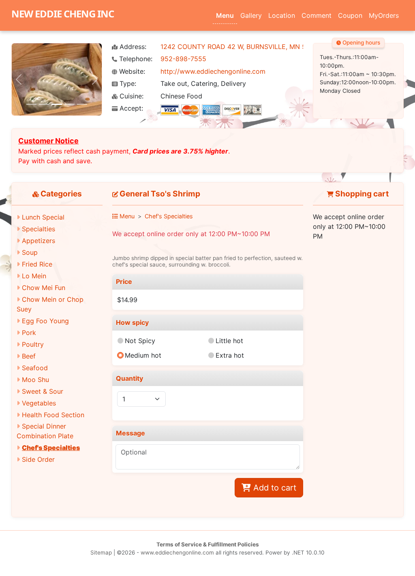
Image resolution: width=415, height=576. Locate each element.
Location (281, 15)
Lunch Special (43, 217)
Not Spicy (140, 341)
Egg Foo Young (45, 321)
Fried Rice (37, 264)
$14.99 (127, 300)
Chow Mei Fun (43, 288)
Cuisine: (130, 96)
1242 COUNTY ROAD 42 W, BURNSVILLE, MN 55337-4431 (250, 47)
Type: (127, 83)
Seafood (35, 368)
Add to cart (273, 488)
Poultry (33, 344)
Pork (29, 333)
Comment (317, 15)
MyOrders (384, 15)
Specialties (38, 229)
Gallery (251, 15)
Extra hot (230, 355)
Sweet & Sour (42, 391)
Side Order (38, 459)
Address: (132, 47)
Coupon (350, 15)
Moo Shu (35, 379)
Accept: (130, 108)
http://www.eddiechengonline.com (212, 71)
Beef (29, 356)
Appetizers (38, 241)
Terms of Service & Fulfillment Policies (207, 544)
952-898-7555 (183, 59)
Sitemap (101, 552)
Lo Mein (34, 276)
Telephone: (134, 59)
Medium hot (143, 355)
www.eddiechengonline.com (177, 552)
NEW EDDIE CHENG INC (62, 13)
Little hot (229, 341)
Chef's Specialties (51, 448)
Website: (131, 71)
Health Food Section (53, 415)
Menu (225, 15)
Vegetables (39, 403)
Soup (30, 252)
